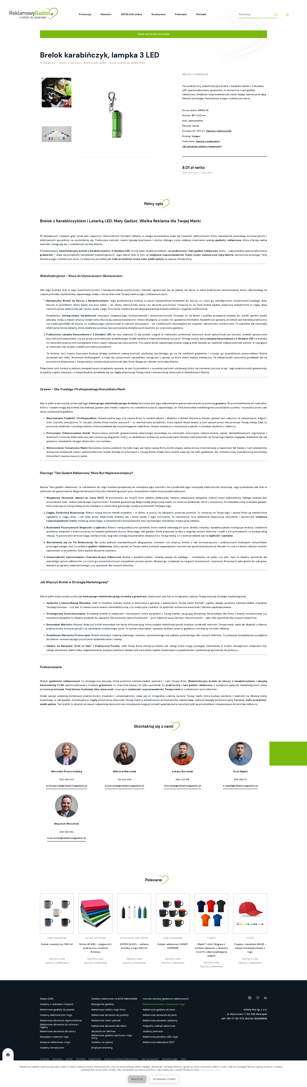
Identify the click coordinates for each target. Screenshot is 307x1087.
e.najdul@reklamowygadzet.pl (240, 785)
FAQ (183, 1059)
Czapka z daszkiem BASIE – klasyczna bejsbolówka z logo (250, 948)
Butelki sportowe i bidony (134, 938)
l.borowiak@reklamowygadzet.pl (182, 785)
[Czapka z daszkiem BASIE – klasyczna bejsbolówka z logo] (250, 913)
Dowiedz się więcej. (211, 1069)
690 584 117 (240, 779)
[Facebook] (247, 997)
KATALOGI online (131, 14)
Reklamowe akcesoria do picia (160, 1015)
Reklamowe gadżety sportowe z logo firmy (111, 1037)
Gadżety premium (153, 1031)
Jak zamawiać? (150, 1059)
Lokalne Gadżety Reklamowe (121, 1059)
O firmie (44, 1059)
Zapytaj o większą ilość (219, 130)
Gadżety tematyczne (52, 1047)
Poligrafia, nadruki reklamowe (159, 1026)
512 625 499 (124, 779)
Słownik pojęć (170, 1059)
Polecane (181, 14)
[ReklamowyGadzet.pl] (34, 14)
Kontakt (201, 14)
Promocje (85, 14)
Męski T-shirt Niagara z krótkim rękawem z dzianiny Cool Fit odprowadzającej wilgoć (211, 950)
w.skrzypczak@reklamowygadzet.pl (66, 785)
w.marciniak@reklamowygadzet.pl (124, 785)
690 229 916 (182, 779)
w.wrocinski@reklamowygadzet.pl (66, 838)
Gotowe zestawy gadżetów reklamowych (166, 998)
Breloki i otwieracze (195, 74)
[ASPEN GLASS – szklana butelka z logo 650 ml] (134, 913)
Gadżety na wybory (102, 1042)
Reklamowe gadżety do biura (159, 1009)
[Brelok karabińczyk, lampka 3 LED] (56, 93)
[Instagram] (255, 997)
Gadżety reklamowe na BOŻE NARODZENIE (114, 998)
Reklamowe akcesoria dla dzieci (109, 1026)
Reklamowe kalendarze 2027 (159, 1042)
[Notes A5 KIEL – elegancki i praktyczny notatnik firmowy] (96, 913)
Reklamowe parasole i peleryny (160, 1020)
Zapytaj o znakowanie (208, 141)
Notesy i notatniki (95, 938)
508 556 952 (66, 831)
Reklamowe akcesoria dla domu (57, 1031)
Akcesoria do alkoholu (103, 1031)
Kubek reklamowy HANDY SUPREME (173, 946)
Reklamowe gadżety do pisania (57, 1009)
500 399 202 (66, 779)
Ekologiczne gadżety (102, 1004)
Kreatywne (158, 14)
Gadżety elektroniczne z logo (56, 1015)
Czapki (250, 938)
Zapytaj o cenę (57, 958)
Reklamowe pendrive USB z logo (160, 1036)
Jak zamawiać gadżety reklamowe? (202, 146)
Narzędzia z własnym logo (54, 1036)
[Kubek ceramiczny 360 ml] (57, 913)
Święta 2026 (46, 998)
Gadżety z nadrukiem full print (56, 1004)
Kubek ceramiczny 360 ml (57, 944)
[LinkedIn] (263, 997)
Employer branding (101, 1047)
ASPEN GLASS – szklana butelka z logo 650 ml (134, 946)
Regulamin (95, 1059)
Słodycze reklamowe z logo (55, 1042)
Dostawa (57, 1059)
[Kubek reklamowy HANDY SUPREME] (173, 913)
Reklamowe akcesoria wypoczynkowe (61, 1020)
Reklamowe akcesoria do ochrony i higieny (59, 1026)
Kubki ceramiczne (56, 938)
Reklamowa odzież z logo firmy (108, 1009)
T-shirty (211, 938)
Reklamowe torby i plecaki (105, 1020)
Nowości (106, 14)
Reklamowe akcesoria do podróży (110, 1015)
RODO (69, 1059)
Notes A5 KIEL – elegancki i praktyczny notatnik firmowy (95, 948)
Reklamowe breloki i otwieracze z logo (164, 1004)
